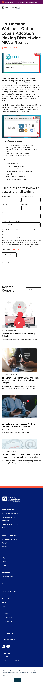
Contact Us (9, 633)
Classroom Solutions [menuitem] (9, 535)
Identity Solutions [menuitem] (8, 509)
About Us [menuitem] (5, 598)
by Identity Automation (10, 48)
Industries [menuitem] (6, 554)
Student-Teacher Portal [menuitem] (9, 539)
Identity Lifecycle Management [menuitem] (12, 513)
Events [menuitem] (4, 580)
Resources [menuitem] (6, 572)
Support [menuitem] (4, 584)
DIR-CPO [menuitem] (5, 613)
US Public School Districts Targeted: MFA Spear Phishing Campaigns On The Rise (21, 456)
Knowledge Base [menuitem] (7, 577)
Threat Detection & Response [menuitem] (12, 524)
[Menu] (39, 7)
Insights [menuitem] (4, 546)
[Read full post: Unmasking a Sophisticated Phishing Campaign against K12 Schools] (19, 417)
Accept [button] (17, 680)
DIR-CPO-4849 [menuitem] (7, 617)
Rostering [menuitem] (5, 543)
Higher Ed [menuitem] (5, 561)
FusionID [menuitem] (5, 528)
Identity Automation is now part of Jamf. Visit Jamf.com (21, 2)
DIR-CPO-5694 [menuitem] (7, 621)
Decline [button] (26, 680)
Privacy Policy (9, 675)
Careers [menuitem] (4, 606)
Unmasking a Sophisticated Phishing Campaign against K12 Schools (18, 425)
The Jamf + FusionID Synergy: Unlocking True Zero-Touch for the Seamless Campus (21, 380)
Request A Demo (9, 639)
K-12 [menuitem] (3, 558)
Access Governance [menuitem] (9, 517)
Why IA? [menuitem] (4, 602)
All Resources (33, 290)
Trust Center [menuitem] (6, 587)
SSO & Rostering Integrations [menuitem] (11, 591)
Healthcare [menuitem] (5, 565)
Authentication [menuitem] (6, 521)
